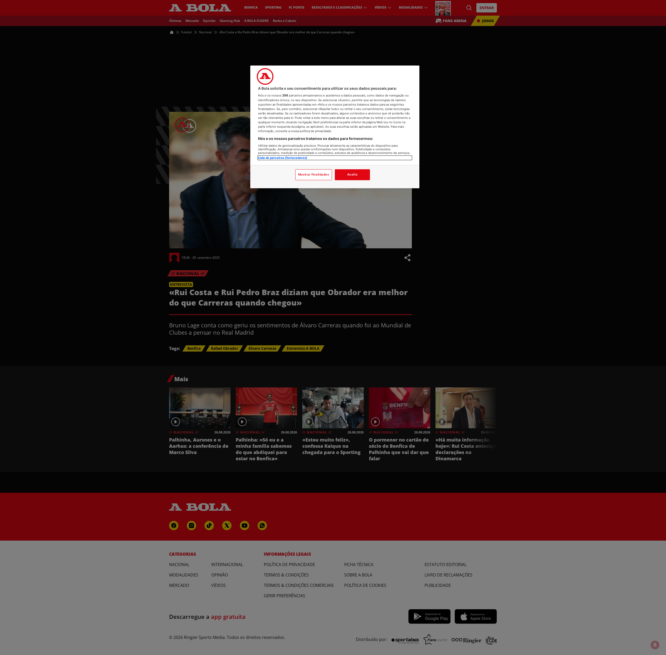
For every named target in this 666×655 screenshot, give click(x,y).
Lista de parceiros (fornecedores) (282, 158)
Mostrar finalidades (313, 174)
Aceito (352, 174)
